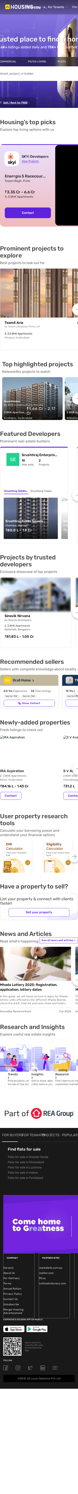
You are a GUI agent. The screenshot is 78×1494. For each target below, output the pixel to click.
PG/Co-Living (37, 61)
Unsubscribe (11, 1304)
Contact (28, 213)
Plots (62, 61)
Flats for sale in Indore (23, 1172)
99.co (42, 1278)
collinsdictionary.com (52, 1283)
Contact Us (10, 1299)
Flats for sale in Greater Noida (28, 1157)
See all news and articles (58, 940)
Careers (8, 1267)
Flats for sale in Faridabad (25, 1178)
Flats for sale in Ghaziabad (26, 1162)
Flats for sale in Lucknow (25, 1167)
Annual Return (12, 1288)
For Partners (11, 1278)
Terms (7, 1283)
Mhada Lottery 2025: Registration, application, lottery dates (28, 987)
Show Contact (31, 703)
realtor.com (46, 1273)
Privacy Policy (12, 1293)
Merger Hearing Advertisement (13, 1311)
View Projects (30, 161)
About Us (9, 1273)
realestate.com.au (50, 1267)
